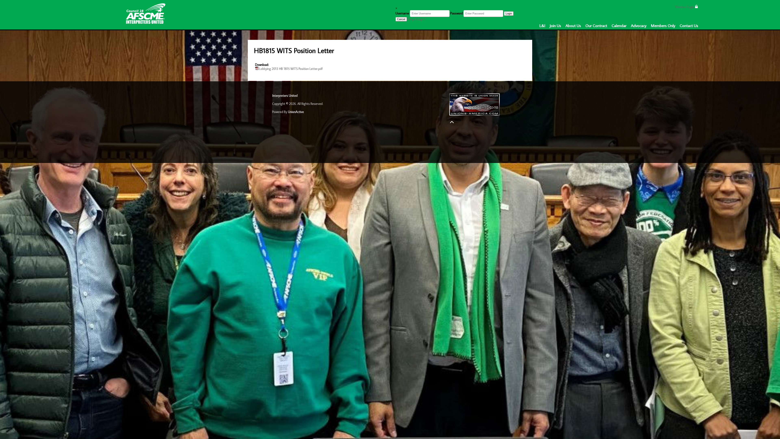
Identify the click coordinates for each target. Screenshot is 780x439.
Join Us (555, 25)
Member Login (685, 7)
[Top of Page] (451, 122)
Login (509, 13)
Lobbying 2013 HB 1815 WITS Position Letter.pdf (290, 69)
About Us (573, 25)
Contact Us (689, 25)
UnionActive (296, 112)
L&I (542, 25)
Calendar (619, 25)
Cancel (401, 19)
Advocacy (638, 25)
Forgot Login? (417, 19)
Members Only (663, 25)
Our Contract (596, 25)
